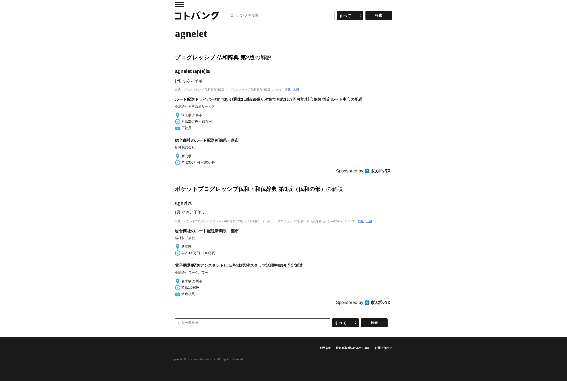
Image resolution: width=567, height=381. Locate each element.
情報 (288, 89)
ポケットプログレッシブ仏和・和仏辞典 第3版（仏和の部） (250, 189)
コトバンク (197, 15)
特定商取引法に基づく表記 (353, 348)
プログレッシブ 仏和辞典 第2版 (215, 57)
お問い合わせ (383, 348)
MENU (179, 4)
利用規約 (325, 348)
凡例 (296, 89)
